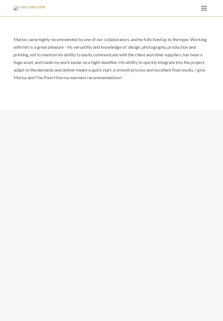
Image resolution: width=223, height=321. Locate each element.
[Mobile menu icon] (204, 8)
